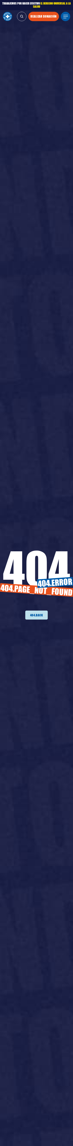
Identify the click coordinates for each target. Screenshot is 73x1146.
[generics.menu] (65, 16)
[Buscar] (21, 16)
